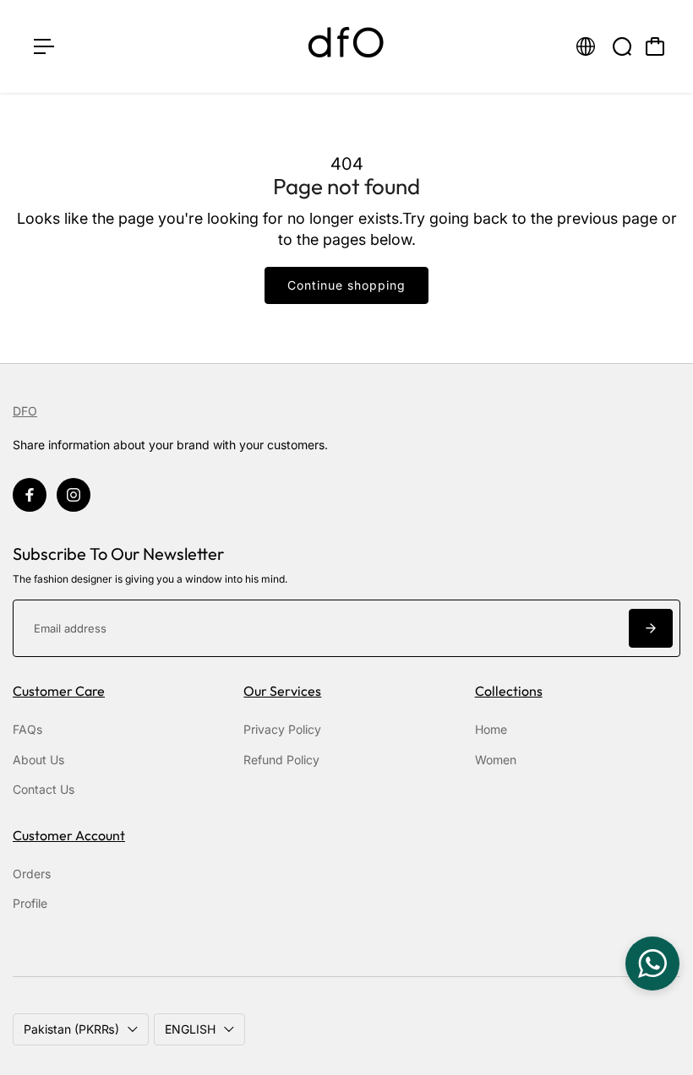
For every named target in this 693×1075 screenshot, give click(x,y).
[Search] (622, 46)
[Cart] (655, 46)
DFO (25, 411)
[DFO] (346, 46)
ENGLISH (190, 1029)
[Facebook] (29, 495)
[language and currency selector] (585, 46)
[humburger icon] (44, 46)
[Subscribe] (651, 628)
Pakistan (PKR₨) (71, 1029)
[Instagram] (73, 495)
